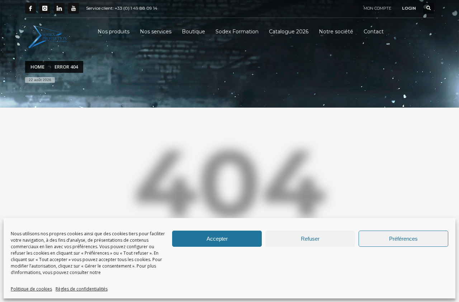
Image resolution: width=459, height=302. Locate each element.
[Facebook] (30, 8)
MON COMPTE (377, 8)
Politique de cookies (31, 289)
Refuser (310, 239)
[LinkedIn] (59, 8)
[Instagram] (44, 8)
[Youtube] (73, 8)
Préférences (403, 239)
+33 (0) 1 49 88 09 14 (136, 8)
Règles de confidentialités (82, 289)
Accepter (217, 239)
